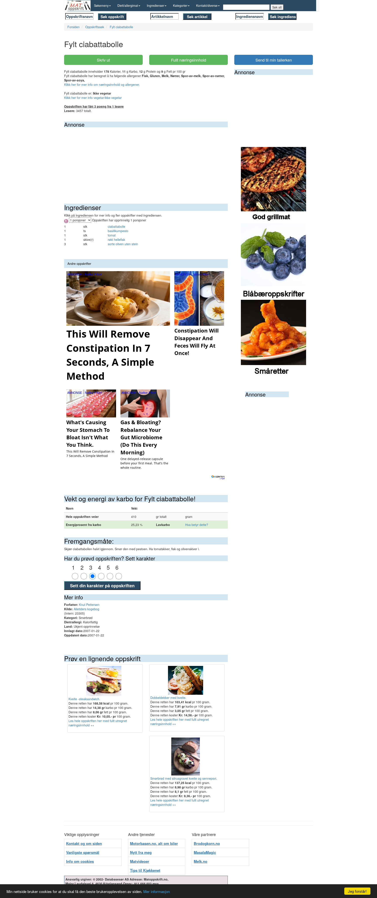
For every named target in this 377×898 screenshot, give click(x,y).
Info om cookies (80, 861)
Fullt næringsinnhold (188, 60)
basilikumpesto (118, 231)
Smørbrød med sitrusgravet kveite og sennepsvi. (183, 778)
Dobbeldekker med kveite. (168, 697)
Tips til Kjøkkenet (145, 870)
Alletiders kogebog (86, 609)
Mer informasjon (156, 891)
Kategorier (180, 5)
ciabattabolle (116, 226)
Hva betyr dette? (196, 524)
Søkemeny (101, 5)
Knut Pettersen (89, 604)
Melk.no (200, 861)
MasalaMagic (205, 852)
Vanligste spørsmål (82, 852)
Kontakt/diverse (207, 5)
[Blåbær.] (273, 261)
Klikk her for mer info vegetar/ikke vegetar (93, 97)
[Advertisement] (146, 160)
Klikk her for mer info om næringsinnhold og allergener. (102, 84)
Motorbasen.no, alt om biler (154, 843)
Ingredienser (155, 5)
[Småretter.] (273, 337)
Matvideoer (139, 861)
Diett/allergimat (127, 5)
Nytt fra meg (141, 852)
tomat (112, 235)
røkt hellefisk (116, 239)
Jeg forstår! (357, 891)
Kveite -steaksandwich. (84, 699)
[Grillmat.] (273, 185)
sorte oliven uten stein (123, 244)
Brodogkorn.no (207, 843)
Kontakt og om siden (84, 843)
